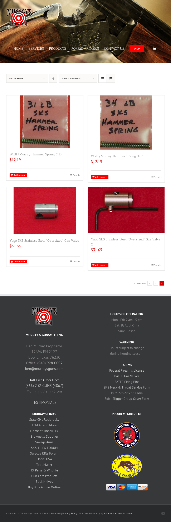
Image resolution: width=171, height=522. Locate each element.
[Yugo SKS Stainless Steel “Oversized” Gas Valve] (44, 210)
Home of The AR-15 (44, 431)
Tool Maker (44, 464)
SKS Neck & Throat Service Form (126, 387)
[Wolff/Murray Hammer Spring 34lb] (126, 122)
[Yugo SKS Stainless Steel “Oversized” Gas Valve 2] (126, 210)
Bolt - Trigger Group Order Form (126, 398)
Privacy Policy (69, 513)
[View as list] (111, 78)
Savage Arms (44, 442)
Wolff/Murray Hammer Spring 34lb (117, 156)
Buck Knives (44, 481)
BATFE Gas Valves (126, 376)
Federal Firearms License (126, 370)
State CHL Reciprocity (44, 419)
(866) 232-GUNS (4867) (44, 385)
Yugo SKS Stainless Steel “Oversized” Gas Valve (44, 241)
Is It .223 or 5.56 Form (127, 393)
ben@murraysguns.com (44, 368)
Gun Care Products (44, 476)
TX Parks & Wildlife (44, 470)
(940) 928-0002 (50, 363)
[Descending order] (53, 78)
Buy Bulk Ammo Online (44, 487)
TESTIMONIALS (44, 402)
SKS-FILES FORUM (44, 448)
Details (76, 175)
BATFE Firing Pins (126, 382)
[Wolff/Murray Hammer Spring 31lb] (44, 121)
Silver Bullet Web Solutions (118, 513)
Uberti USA (44, 459)
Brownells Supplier (44, 436)
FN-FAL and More (44, 425)
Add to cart (19, 175)
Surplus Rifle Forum (44, 453)
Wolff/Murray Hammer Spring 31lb (36, 154)
